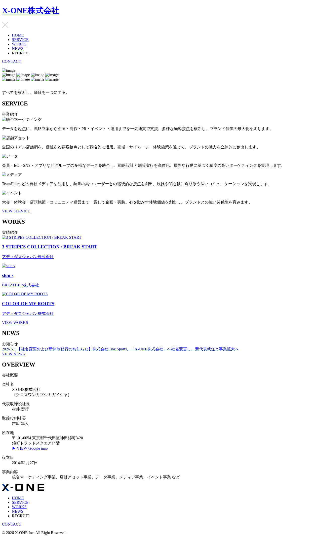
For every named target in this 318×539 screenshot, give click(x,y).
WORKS (19, 44)
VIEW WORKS (15, 322)
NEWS (17, 48)
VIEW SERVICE (16, 211)
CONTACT (11, 61)
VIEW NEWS (13, 354)
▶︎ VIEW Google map (30, 448)
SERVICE (20, 39)
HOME (18, 35)
